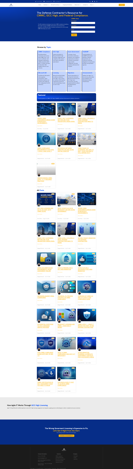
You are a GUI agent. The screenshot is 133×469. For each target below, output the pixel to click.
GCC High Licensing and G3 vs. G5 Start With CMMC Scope (45, 209)
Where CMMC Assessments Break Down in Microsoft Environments (46, 120)
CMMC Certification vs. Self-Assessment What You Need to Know (45, 383)
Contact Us (85, 4)
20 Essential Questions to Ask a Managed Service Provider (45, 325)
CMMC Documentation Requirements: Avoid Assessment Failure (45, 269)
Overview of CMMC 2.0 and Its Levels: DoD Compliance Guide (85, 297)
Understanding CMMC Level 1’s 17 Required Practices (44, 179)
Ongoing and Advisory (67, 4)
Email (72, 29)
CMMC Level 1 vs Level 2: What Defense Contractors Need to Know (86, 120)
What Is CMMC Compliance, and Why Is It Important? (66, 354)
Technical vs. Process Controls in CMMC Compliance (65, 297)
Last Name (74, 25)
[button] (90, 1)
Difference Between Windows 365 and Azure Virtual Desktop (66, 149)
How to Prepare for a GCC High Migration (65, 268)
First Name (74, 20)
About (91, 4)
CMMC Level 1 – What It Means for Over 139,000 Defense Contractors (86, 325)
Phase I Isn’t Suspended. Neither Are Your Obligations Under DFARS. (66, 119)
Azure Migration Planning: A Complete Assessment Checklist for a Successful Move (86, 355)
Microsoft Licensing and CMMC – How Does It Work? (66, 325)
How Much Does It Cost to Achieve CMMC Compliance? (66, 383)
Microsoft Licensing (55, 4)
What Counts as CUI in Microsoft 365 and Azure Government (66, 209)
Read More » (40, 125)
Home (39, 4)
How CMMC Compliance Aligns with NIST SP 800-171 (45, 354)
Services (45, 4)
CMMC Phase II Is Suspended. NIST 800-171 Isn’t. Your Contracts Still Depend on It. (86, 150)
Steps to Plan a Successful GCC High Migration (85, 269)
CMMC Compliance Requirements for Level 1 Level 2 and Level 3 (45, 149)
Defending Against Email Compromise (45, 296)
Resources (77, 4)
